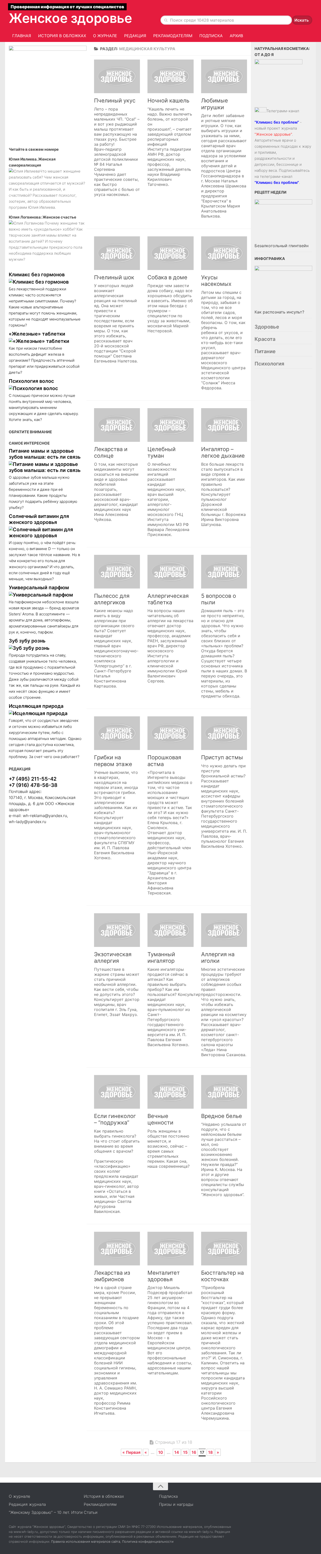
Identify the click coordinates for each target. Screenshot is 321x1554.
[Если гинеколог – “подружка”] (117, 1092)
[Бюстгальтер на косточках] (224, 1248)
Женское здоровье (70, 18)
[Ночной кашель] (170, 76)
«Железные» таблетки (37, 334)
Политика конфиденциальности (148, 1541)
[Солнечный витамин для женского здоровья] (45, 532)
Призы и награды (176, 1504)
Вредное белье (221, 1116)
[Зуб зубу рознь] (45, 648)
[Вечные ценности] (170, 1092)
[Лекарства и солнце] (117, 425)
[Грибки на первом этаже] (117, 733)
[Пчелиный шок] (117, 253)
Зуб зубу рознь (27, 641)
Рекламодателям (172, 35)
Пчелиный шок (114, 277)
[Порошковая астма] (170, 733)
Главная (21, 35)
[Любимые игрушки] (224, 76)
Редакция (135, 35)
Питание (265, 351)
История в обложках (62, 35)
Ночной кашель (168, 100)
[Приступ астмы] (224, 733)
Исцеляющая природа (36, 706)
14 (176, 1452)
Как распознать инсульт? (279, 311)
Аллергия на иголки (217, 957)
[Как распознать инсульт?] (283, 287)
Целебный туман (161, 452)
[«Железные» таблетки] (45, 341)
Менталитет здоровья (163, 1275)
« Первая (131, 1452)
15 (185, 1452)
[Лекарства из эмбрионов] (117, 1248)
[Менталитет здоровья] (170, 1248)
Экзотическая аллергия (112, 957)
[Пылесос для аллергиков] (117, 571)
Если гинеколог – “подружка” (115, 1119)
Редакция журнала (27, 1504)
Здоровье (267, 327)
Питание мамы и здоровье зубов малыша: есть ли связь (45, 454)
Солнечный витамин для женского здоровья (39, 519)
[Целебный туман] (170, 425)
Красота (265, 339)
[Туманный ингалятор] (170, 930)
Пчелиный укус (114, 100)
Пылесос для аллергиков (111, 599)
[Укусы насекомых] (224, 253)
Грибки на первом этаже (113, 760)
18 (210, 1452)
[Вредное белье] (224, 1092)
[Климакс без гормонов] (45, 282)
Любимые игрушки (214, 103)
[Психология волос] (45, 388)
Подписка (211, 35)
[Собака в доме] (170, 253)
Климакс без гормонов (37, 275)
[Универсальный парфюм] (45, 595)
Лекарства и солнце (110, 452)
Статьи (91, 1512)
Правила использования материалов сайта (85, 1541)
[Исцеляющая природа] (45, 713)
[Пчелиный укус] (117, 76)
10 (160, 1452)
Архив (236, 35)
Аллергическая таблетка (168, 599)
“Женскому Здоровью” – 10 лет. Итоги (46, 1512)
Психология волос (31, 381)
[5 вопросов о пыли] (224, 571)
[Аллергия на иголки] (224, 930)
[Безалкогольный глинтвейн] (283, 220)
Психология (269, 364)
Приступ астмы (222, 757)
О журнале (105, 35)
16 (194, 1452)
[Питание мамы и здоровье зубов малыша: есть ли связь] (45, 467)
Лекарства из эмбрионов (112, 1275)
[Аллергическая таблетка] (170, 571)
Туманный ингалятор (161, 957)
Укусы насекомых (216, 280)
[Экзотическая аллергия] (117, 930)
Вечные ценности (160, 1119)
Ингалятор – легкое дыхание (223, 452)
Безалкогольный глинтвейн (281, 245)
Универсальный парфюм (39, 587)
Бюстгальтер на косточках (222, 1275)
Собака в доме (167, 277)
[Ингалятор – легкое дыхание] (224, 425)
